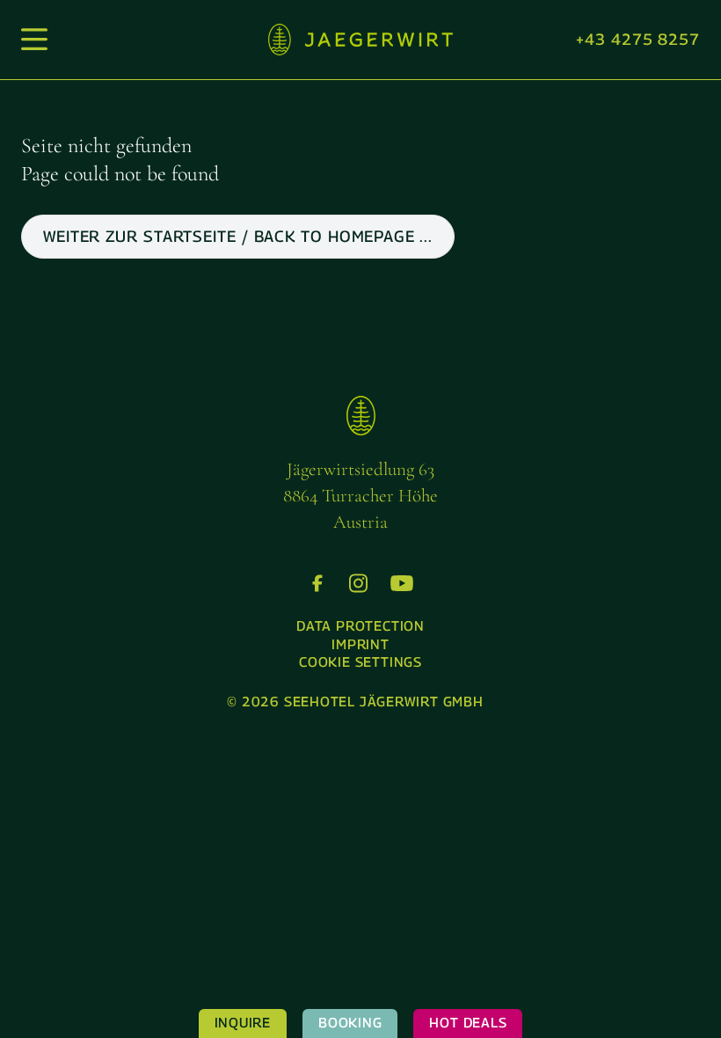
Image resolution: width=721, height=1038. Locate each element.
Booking (350, 1022)
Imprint (360, 644)
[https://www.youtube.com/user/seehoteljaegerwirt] (402, 583)
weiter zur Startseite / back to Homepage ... (238, 236)
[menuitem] (360, 627)
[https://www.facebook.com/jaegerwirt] (317, 583)
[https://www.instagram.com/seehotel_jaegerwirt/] (358, 583)
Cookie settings (360, 662)
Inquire (243, 1022)
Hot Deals (467, 1022)
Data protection (360, 626)
